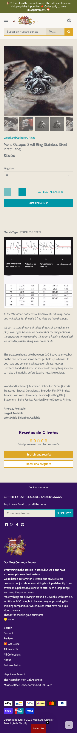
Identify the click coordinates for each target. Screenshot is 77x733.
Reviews (8, 638)
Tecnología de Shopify (15, 723)
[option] (38, 81)
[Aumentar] (22, 192)
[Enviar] (68, 31)
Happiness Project (14, 674)
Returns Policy (12, 665)
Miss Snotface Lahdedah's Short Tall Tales (28, 685)
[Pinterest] (22, 524)
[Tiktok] (17, 524)
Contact (8, 633)
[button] (38, 728)
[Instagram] (11, 524)
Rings (32, 137)
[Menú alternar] (6, 20)
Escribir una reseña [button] (39, 454)
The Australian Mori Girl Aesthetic (23, 679)
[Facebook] (6, 524)
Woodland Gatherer (15, 137)
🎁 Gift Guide (12, 644)
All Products (11, 649)
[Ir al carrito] (69, 20)
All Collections (12, 654)
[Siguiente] (68, 80)
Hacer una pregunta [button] (38, 464)
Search (8, 627)
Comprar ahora (39, 202)
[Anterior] (8, 80)
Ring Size (9, 168)
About (7, 660)
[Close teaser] (47, 722)
